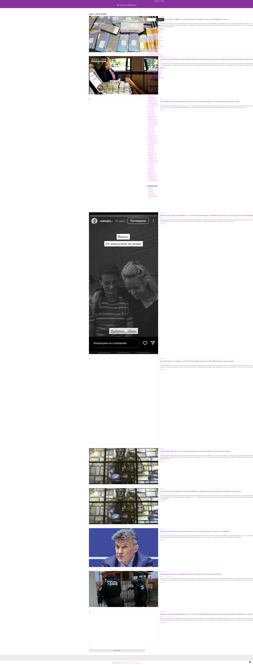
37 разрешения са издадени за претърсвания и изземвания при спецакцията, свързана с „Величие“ (200, 491)
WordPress (121, 662)
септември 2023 (153, 143)
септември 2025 (153, 105)
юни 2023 (151, 147)
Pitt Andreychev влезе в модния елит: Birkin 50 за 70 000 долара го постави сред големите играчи (200, 101)
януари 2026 (151, 98)
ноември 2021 (152, 177)
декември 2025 (152, 100)
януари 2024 (151, 136)
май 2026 (150, 92)
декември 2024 (152, 119)
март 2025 (151, 114)
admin (163, 217)
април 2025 (151, 113)
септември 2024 (153, 124)
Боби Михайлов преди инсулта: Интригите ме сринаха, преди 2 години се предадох (194, 531)
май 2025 (150, 111)
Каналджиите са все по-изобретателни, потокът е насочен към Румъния (190, 574)
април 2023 (151, 151)
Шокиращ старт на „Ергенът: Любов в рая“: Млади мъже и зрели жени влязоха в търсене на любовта (155, 47)
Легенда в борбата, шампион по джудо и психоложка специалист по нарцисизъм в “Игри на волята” (156, 55)
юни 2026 (151, 91)
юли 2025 (151, 108)
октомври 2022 (152, 160)
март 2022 (151, 171)
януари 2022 (151, 174)
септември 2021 (153, 180)
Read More (162, 223)
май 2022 (151, 168)
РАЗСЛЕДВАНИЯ (153, 196)
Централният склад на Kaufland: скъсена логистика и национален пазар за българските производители (155, 36)
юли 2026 (151, 89)
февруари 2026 (152, 97)
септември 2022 (153, 162)
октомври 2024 (152, 122)
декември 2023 (152, 138)
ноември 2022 (152, 158)
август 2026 (151, 87)
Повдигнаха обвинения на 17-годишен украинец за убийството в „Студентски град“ (195, 451)
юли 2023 (151, 146)
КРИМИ (162, 448)
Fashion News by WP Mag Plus (133, 662)
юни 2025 (151, 110)
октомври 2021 (152, 179)
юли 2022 (151, 165)
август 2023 (151, 144)
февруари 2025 (152, 116)
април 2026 (151, 94)
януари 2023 (151, 155)
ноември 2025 (152, 102)
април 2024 (151, 132)
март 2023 (151, 152)
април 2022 (151, 169)
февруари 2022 (152, 173)
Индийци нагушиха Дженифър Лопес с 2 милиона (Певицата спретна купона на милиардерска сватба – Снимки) (206, 614)
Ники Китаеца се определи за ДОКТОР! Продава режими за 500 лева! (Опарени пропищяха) (197, 361)
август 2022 (151, 163)
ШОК (149, 197)
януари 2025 (151, 117)
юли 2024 (151, 127)
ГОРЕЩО (162, 213)
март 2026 (151, 95)
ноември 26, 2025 (171, 21)
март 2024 (151, 133)
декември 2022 (152, 157)
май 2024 (151, 130)
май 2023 (151, 149)
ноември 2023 (152, 139)
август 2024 (151, 125)
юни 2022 (151, 166)
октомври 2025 (152, 103)
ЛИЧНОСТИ (151, 193)
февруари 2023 (152, 154)
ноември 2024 (152, 121)
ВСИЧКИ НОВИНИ (126, 5)
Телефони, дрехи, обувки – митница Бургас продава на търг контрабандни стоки (194, 19)
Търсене (149, 16)
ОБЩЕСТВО (151, 194)
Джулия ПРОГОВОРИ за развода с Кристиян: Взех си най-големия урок (155, 29)
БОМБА (162, 358)
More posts (117, 650)
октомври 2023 (152, 141)
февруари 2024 (152, 135)
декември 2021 (152, 176)
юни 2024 (151, 128)
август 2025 (151, 106)
